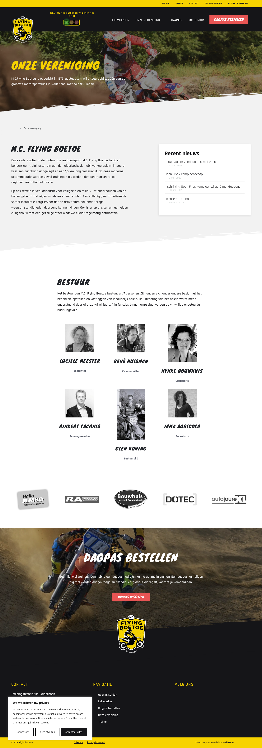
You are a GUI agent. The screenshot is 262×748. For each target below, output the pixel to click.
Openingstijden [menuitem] (213, 3)
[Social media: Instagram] (192, 698)
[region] (50, 718)
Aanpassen (23, 732)
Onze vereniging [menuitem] (148, 20)
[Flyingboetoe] (22, 22)
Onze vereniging (108, 715)
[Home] (16, 128)
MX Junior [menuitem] (196, 20)
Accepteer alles (73, 732)
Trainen (102, 722)
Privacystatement (96, 742)
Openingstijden (107, 695)
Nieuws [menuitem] (165, 3)
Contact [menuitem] (194, 3)
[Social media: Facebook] (180, 698)
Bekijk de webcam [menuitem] (238, 3)
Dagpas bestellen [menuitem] (229, 19)
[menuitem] (103, 20)
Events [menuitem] (179, 3)
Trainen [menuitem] (176, 20)
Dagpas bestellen (109, 708)
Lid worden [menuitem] (120, 20)
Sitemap (78, 742)
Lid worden (105, 701)
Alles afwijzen (47, 732)
